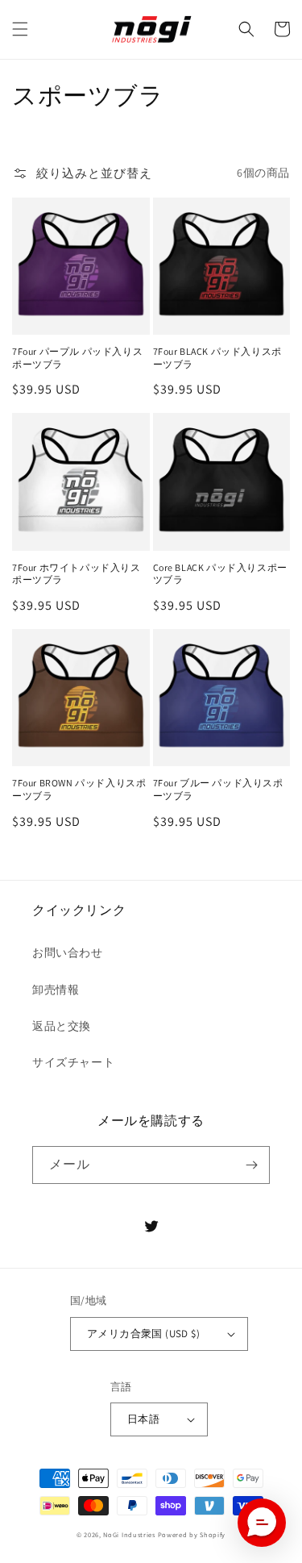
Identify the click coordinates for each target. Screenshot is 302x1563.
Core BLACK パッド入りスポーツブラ (220, 573)
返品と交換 (61, 1026)
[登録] (251, 1165)
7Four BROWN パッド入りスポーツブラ (79, 789)
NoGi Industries (129, 1534)
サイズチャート (73, 1062)
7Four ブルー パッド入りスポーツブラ (218, 789)
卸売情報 (55, 989)
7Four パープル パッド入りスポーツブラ (77, 357)
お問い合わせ (67, 952)
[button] (20, 29)
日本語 (143, 1419)
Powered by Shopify (192, 1534)
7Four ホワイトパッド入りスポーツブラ (76, 573)
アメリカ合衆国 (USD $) (143, 1333)
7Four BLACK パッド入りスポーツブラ (217, 357)
